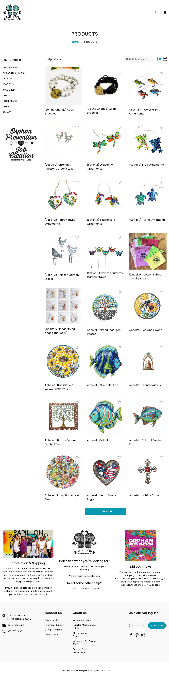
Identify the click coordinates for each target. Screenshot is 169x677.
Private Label (51, 634)
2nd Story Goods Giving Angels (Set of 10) (60, 331)
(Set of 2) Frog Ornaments (146, 165)
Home (75, 42)
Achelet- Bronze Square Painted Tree (60, 442)
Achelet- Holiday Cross (144, 495)
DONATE (6, 112)
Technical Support (54, 625)
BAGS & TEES (9, 89)
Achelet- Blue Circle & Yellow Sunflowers (59, 387)
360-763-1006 (14, 631)
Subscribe (157, 625)
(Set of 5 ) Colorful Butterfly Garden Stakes (105, 275)
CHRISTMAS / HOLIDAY (13, 73)
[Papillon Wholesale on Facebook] (131, 635)
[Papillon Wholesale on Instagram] (143, 635)
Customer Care (15, 625)
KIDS (4, 95)
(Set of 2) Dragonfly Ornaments (100, 167)
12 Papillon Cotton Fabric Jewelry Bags (145, 276)
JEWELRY (6, 84)
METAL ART (7, 78)
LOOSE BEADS (9, 101)
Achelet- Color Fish (99, 440)
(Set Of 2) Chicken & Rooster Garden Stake (59, 167)
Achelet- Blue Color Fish (102, 385)
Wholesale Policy (82, 620)
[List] (165, 59)
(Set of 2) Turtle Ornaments (147, 220)
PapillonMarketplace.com (129, 578)
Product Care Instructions (80, 651)
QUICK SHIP (8, 106)
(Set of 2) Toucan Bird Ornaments (101, 222)
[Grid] (159, 59)
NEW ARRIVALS (9, 67)
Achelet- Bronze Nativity (145, 385)
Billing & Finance (53, 629)
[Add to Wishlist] (77, 72)
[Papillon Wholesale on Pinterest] (137, 635)
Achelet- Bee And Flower (145, 330)
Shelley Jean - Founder (80, 634)
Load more (105, 511)
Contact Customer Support (84, 588)
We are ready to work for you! (84, 576)
